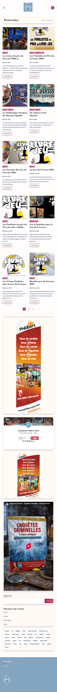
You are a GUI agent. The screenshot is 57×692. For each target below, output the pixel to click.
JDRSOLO (31, 637)
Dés (36, 634)
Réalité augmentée (34, 643)
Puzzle (15, 643)
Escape (13, 637)
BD (12, 630)
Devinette (30, 634)
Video (43, 643)
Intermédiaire (39, 52)
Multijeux (35, 640)
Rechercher (8, 596)
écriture (7, 647)
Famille (5, 52)
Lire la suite (7, 76)
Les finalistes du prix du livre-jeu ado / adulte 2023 (15, 227)
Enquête (48, 634)
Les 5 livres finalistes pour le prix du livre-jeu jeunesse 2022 (14, 284)
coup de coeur (15, 634)
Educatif (41, 634)
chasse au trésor (32, 630)
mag (20, 640)
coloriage (7, 634)
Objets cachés (43, 640)
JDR (25, 637)
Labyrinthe (7, 640)
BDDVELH (18, 630)
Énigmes (49, 643)
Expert (5, 624)
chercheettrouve (43, 630)
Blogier (33, 689)
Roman (25, 643)
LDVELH (14, 640)
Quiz (20, 643)
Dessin (23, 634)
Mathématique (27, 640)
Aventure (7, 630)
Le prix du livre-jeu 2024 (42, 170)
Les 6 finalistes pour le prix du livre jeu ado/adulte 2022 (41, 227)
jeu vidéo (48, 637)
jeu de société (39, 637)
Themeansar (40, 689)
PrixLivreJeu (8, 643)
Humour (19, 637)
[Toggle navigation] (4, 8)
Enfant (5, 109)
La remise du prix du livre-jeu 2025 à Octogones (13, 59)
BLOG (24, 630)
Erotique (7, 637)
